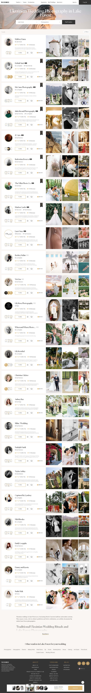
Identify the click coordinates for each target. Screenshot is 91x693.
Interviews (59, 2)
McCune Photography (23, 87)
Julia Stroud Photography (25, 111)
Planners (24, 649)
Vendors (9, 5)
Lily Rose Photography (24, 303)
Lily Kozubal (20, 351)
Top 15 (18, 500)
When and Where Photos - (25, 327)
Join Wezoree (54, 680)
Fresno (18, 593)
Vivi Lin (18, 279)
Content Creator (40, 652)
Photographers (17, 5)
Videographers (16, 649)
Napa (17, 305)
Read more (45, 634)
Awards (35, 682)
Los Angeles (19, 65)
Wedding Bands (57, 649)
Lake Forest (26, 5)
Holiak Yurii (19, 63)
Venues (25, 2)
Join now (75, 688)
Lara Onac (19, 231)
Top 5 (18, 44)
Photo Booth (84, 649)
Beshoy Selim (20, 255)
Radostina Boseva (22, 159)
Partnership (35, 667)
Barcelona (18, 233)
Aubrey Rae (19, 399)
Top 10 (18, 116)
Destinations (31, 2)
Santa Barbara (19, 473)
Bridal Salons (40, 649)
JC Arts (18, 135)
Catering (70, 649)
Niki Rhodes (19, 519)
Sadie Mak (19, 591)
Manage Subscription (35, 680)
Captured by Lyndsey (23, 495)
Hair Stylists (76, 649)
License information (35, 676)
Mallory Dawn (20, 39)
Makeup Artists (31, 649)
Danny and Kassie (22, 567)
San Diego (18, 185)
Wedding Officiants (50, 652)
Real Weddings (52, 2)
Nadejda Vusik (20, 447)
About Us (35, 665)
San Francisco (19, 137)
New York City (29, 65)
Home (3, 5)
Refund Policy (35, 673)
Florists (49, 649)
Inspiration (44, 2)
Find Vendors (68, 22)
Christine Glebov (22, 375)
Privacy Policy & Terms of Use (35, 671)
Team (35, 669)
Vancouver (18, 209)
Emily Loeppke (21, 543)
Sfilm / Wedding (21, 423)
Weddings (66, 667)
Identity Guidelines (35, 678)
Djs (45, 649)
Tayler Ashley (20, 471)
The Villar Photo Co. (23, 183)
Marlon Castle (20, 207)
